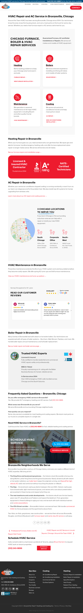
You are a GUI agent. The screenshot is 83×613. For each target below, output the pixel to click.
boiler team (33, 481)
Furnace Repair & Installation (72, 574)
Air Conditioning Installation (51, 577)
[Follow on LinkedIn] (13, 589)
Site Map (68, 606)
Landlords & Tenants (18, 449)
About (68, 4)
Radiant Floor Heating (70, 585)
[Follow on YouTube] (17, 589)
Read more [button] (47, 317)
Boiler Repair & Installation (71, 577)
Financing (77, 4)
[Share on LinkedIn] (48, 522)
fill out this (35, 449)
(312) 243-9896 (55, 1)
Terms (57, 606)
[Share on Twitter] (38, 522)
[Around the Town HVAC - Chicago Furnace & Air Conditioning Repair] (7, 6)
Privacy (62, 606)
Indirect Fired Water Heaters (72, 587)
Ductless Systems (48, 582)
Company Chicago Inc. (46, 611)
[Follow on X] (10, 589)
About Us (32, 574)
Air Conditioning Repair (50, 574)
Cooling (44, 4)
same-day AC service (56, 516)
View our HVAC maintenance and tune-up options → (27, 276)
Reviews (28, 4)
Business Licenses (34, 587)
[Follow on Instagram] (6, 589)
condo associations (20, 503)
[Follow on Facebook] (3, 589)
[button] (71, 310)
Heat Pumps (67, 582)
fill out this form (59, 542)
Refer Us (31, 593)
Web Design (33, 611)
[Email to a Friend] (41, 522)
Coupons (32, 580)
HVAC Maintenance (57, 4)
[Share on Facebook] (34, 522)
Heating (35, 4)
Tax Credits (32, 585)
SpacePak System (69, 580)
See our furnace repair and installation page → (24, 152)
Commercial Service (49, 580)
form (12, 452)
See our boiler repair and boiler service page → (24, 346)
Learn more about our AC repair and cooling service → (27, 196)
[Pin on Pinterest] (45, 522)
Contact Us (32, 577)
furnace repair (39, 516)
